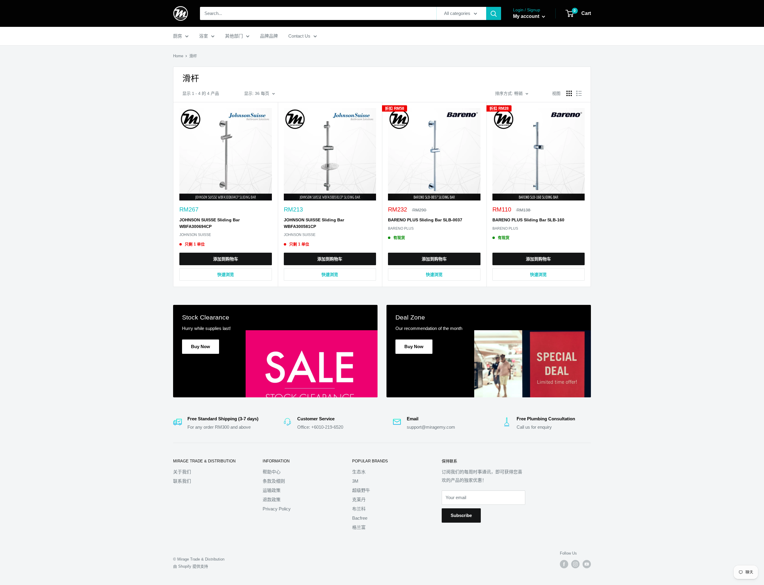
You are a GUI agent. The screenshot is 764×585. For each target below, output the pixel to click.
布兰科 (359, 508)
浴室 (203, 35)
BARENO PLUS (401, 228)
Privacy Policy (277, 508)
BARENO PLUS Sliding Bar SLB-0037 (425, 219)
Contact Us (299, 35)
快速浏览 (225, 274)
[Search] (493, 13)
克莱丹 (359, 499)
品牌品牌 (269, 35)
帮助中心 (272, 471)
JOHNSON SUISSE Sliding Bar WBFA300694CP (209, 223)
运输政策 (272, 490)
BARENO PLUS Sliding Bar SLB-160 (528, 219)
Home (178, 56)
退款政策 (272, 499)
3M (355, 481)
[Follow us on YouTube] (587, 564)
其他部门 (234, 35)
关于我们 (182, 471)
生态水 (359, 471)
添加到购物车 (225, 259)
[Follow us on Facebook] (564, 564)
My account (526, 16)
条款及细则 (274, 481)
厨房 (177, 35)
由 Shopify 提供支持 (190, 566)
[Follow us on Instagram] (575, 564)
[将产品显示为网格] (569, 93)
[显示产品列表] (579, 93)
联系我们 (182, 481)
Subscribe (461, 515)
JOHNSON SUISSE (195, 235)
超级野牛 (361, 490)
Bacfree (359, 518)
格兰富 (359, 527)
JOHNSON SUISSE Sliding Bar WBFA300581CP (314, 223)
